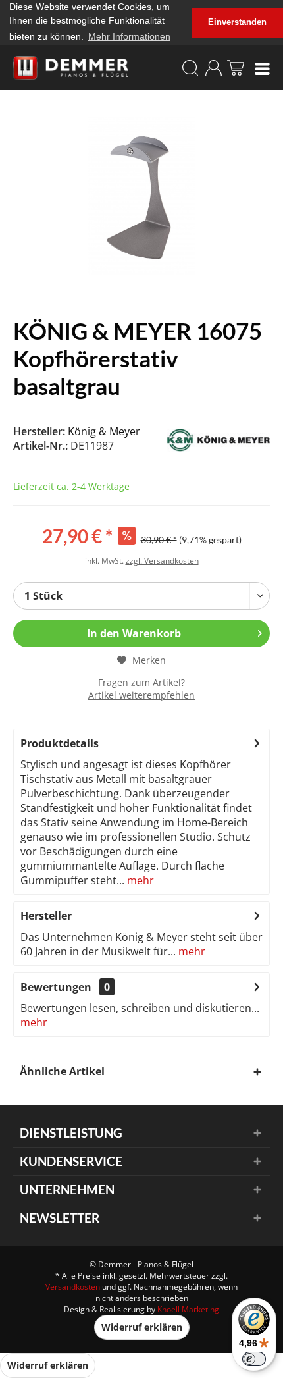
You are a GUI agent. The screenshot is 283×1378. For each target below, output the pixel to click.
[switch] (254, 1359)
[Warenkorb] (235, 68)
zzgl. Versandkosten (162, 560)
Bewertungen (55, 987)
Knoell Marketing (188, 1309)
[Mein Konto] (213, 68)
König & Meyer (104, 431)
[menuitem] (262, 68)
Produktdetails (59, 743)
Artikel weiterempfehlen (141, 695)
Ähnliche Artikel (62, 1071)
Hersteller (46, 916)
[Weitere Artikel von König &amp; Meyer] (212, 440)
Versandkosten (72, 1286)
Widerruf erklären (141, 1327)
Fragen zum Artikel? (141, 682)
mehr (139, 880)
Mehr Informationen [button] (129, 36)
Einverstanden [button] (237, 22)
